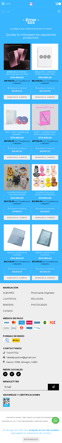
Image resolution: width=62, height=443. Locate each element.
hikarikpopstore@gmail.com (21, 357)
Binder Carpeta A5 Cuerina (17, 253)
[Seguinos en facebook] (12, 374)
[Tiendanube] (31, 414)
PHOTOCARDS (39, 305)
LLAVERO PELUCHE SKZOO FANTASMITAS (45, 193)
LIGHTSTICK (9, 299)
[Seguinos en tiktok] (18, 374)
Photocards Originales (42, 293)
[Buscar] (59, 11)
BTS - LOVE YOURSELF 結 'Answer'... (17, 133)
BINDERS (8, 305)
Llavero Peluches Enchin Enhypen (17, 193)
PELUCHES (37, 299)
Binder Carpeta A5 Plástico (45, 253)
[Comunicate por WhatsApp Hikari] (55, 420)
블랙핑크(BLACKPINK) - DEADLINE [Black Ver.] (17, 73)
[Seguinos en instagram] (5, 374)
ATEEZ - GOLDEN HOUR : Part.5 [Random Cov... (45, 133)
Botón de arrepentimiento (31, 424)
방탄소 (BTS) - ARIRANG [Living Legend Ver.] (45, 73)
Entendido (31, 439)
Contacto (8, 310)
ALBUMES (8, 293)
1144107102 (13, 352)
